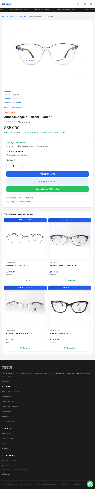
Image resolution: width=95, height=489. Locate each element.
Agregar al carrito (47, 181)
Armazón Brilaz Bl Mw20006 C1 (63, 266)
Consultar (27, 280)
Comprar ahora (47, 174)
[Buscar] (78, 4)
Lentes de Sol (7, 402)
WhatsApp (6, 381)
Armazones (21, 16)
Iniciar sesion (7, 434)
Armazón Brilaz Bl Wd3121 (61, 333)
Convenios (65, 485)
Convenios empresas (11, 422)
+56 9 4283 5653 (9, 460)
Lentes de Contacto (10, 407)
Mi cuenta (6, 448)
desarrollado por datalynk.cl (83, 485)
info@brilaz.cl (7, 465)
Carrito (5, 443)
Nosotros (6, 417)
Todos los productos (10, 392)
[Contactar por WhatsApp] (90, 484)
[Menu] (91, 4)
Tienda (11, 16)
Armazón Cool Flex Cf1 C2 (17, 266)
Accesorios (6, 412)
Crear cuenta (7, 438)
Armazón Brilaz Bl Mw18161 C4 (19, 333)
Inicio (4, 16)
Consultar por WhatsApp (47, 189)
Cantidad (10, 160)
